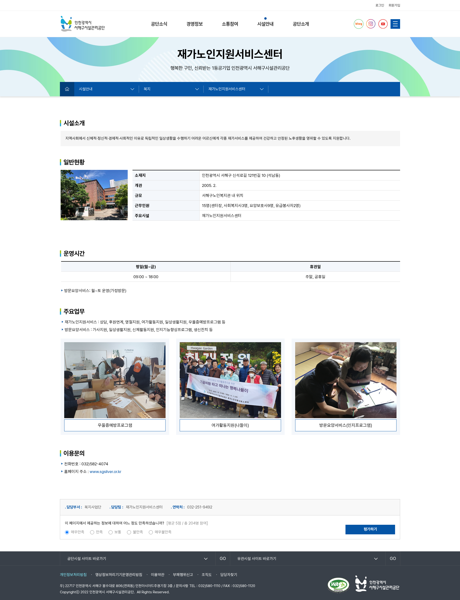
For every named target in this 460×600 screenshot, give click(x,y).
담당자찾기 (228, 575)
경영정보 (194, 24)
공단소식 (159, 24)
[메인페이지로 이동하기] (82, 24)
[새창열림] (358, 24)
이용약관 (157, 575)
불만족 (138, 532)
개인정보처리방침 (73, 575)
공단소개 (301, 24)
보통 (118, 532)
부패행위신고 (183, 575)
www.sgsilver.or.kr (105, 471)
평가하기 (370, 529)
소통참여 (230, 24)
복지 (147, 89)
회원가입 (394, 5)
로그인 (379, 5)
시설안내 (265, 24)
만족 (99, 532)
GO (223, 558)
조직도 (207, 575)
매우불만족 (163, 532)
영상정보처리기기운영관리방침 (118, 575)
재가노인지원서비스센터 (226, 89)
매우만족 (77, 532)
